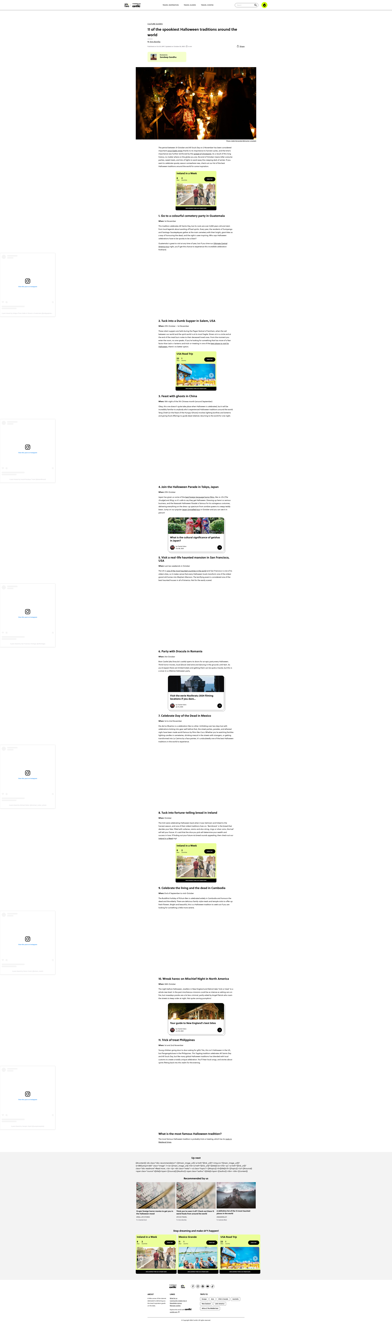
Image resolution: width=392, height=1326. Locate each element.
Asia (212, 1299)
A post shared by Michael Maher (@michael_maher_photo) (27, 805)
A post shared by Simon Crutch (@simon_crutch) (27, 971)
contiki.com (174, 1312)
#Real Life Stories (143, 1217)
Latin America (219, 1304)
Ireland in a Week (166, 838)
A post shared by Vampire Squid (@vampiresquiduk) (27, 1126)
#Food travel (181, 1217)
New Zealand (206, 1304)
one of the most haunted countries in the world (186, 571)
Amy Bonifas (155, 41)
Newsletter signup (176, 1303)
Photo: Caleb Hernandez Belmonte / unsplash (241, 141)
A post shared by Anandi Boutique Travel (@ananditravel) (27, 479)
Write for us (173, 1298)
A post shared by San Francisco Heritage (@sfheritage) (27, 644)
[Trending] (264, 5)
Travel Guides (190, 5)
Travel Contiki (207, 5)
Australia (235, 1299)
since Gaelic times (175, 150)
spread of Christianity (202, 154)
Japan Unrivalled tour (191, 509)
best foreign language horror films (199, 497)
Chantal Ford (142, 1220)
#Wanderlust (222, 1217)
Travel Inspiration (171, 5)
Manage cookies (175, 1306)
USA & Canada (223, 1299)
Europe (204, 1299)
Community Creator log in (178, 1301)
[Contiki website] (173, 1286)
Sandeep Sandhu (168, 57)
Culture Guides (155, 24)
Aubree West (223, 1220)
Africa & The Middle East (210, 1308)
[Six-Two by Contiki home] (127, 5)
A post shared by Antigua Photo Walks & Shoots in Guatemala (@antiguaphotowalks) (29, 313)
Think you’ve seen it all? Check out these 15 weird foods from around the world (195, 1212)
